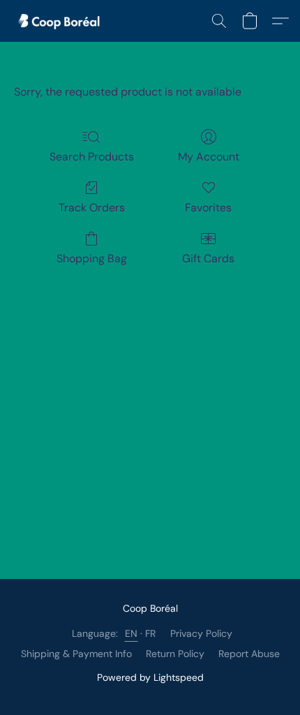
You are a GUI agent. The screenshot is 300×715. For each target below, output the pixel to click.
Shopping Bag (92, 258)
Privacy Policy (201, 633)
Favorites (208, 207)
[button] (62, 21)
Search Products (92, 156)
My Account (208, 156)
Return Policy (175, 653)
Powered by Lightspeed (150, 677)
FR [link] (150, 633)
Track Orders (92, 207)
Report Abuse (249, 653)
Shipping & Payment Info (76, 653)
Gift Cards (208, 258)
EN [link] (131, 633)
